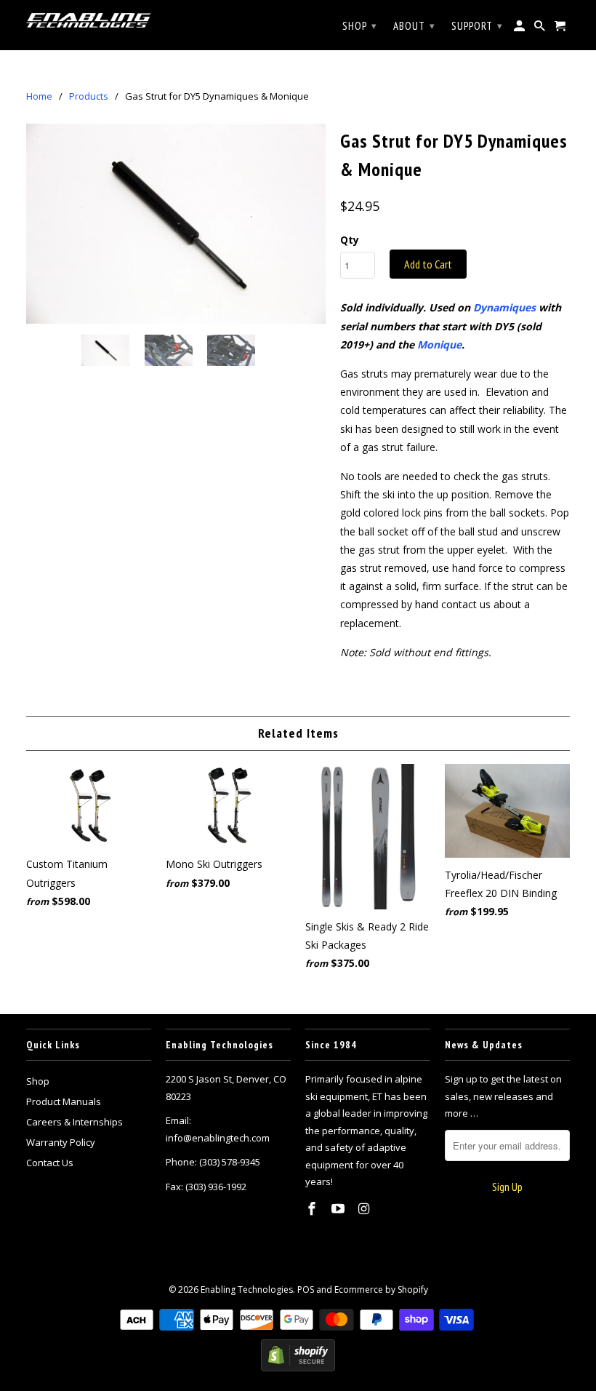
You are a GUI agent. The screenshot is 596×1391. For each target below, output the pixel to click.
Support (477, 26)
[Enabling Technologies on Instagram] (366, 1208)
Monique (439, 344)
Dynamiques (504, 307)
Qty (349, 240)
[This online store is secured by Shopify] (298, 1368)
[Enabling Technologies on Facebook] (313, 1208)
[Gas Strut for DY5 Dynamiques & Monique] (176, 224)
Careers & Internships (74, 1121)
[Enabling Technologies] (88, 20)
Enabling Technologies (247, 1289)
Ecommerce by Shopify (381, 1289)
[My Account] (520, 29)
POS (305, 1289)
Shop (37, 1081)
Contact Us (49, 1162)
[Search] (540, 29)
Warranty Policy (60, 1142)
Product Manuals (63, 1101)
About (414, 26)
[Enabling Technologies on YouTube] (339, 1208)
